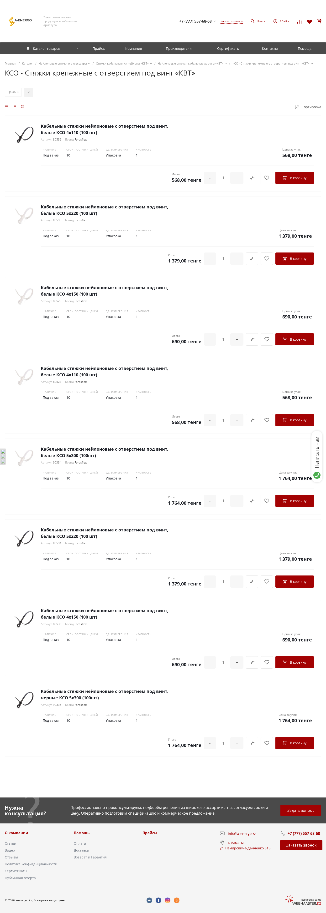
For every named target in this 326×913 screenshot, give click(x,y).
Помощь (81, 832)
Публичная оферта (20, 878)
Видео (10, 850)
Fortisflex (80, 139)
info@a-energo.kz (242, 833)
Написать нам (317, 452)
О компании (16, 832)
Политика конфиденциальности (31, 864)
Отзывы (11, 857)
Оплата (80, 843)
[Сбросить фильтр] (28, 92)
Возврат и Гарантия (90, 857)
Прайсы (149, 832)
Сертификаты (16, 871)
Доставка (81, 850)
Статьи (10, 843)
